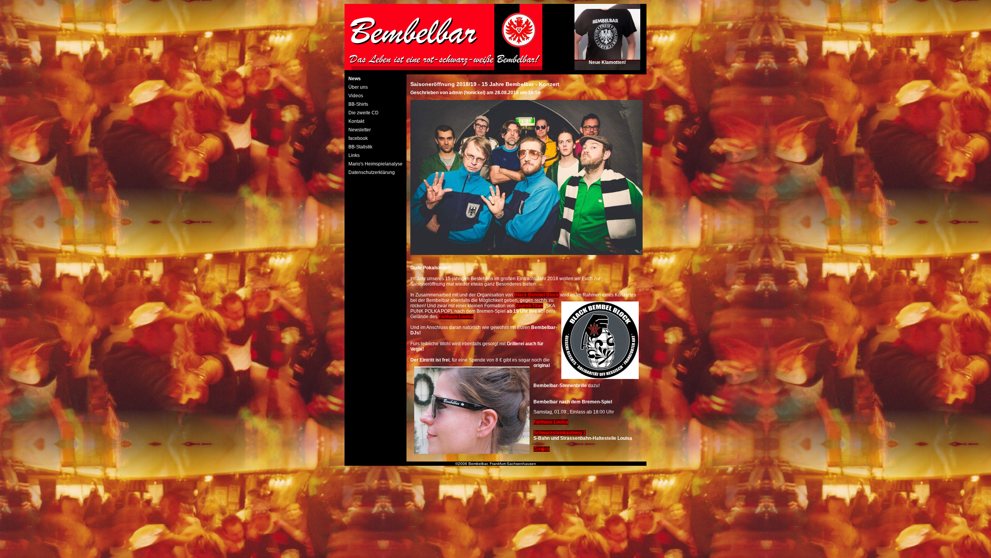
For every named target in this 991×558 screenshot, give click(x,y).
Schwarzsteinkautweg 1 (559, 433)
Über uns (358, 87)
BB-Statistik (360, 147)
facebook (358, 138)
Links (354, 155)
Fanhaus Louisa (550, 422)
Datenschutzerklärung (371, 172)
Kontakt (356, 121)
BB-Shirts (358, 104)
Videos (355, 95)
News (354, 78)
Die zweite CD (363, 112)
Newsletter (359, 130)
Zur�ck (541, 449)
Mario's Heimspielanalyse (375, 164)
